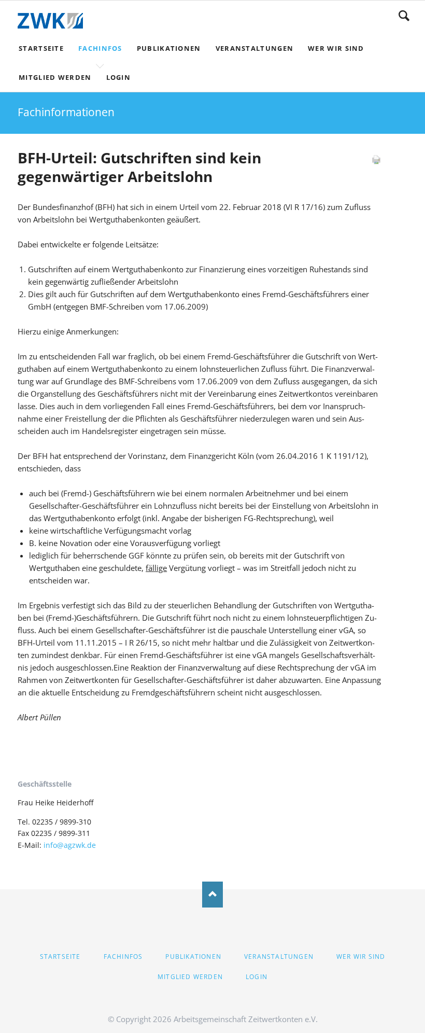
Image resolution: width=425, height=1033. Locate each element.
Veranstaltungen (279, 956)
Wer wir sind (360, 956)
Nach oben (212, 895)
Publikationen (193, 956)
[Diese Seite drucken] (376, 162)
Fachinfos (123, 956)
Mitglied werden (190, 976)
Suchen (404, 16)
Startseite (60, 956)
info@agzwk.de (70, 845)
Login (256, 976)
